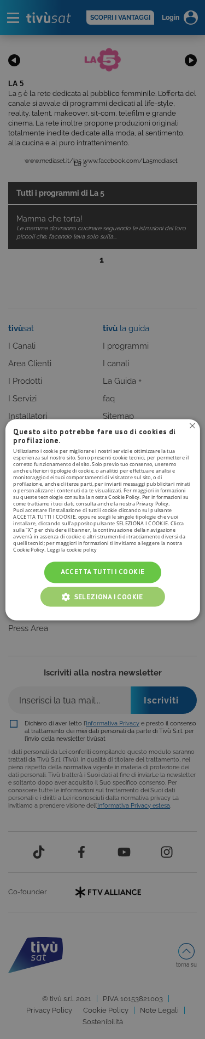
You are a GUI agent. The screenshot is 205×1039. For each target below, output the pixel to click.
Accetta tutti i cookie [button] (103, 572)
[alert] (102, 519)
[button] (102, 596)
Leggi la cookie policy (72, 550)
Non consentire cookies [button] (192, 425)
